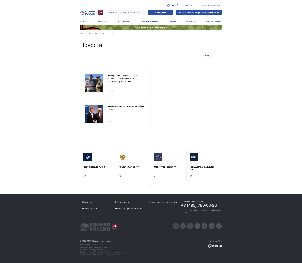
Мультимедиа (191, 21)
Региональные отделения (162, 202)
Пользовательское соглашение (93, 247)
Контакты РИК (89, 208)
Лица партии (102, 21)
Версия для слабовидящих (210, 5)
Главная (83, 34)
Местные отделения (150, 21)
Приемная (172, 21)
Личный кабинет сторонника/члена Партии (199, 12)
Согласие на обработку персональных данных (100, 255)
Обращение (160, 12)
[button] (148, 185)
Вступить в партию (213, 21)
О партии (83, 21)
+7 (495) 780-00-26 (199, 205)
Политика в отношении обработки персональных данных (104, 252)
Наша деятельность (124, 21)
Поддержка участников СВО (151, 28)
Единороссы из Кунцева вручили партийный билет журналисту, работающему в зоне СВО (122, 79)
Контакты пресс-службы (128, 208)
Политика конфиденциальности (93, 250)
